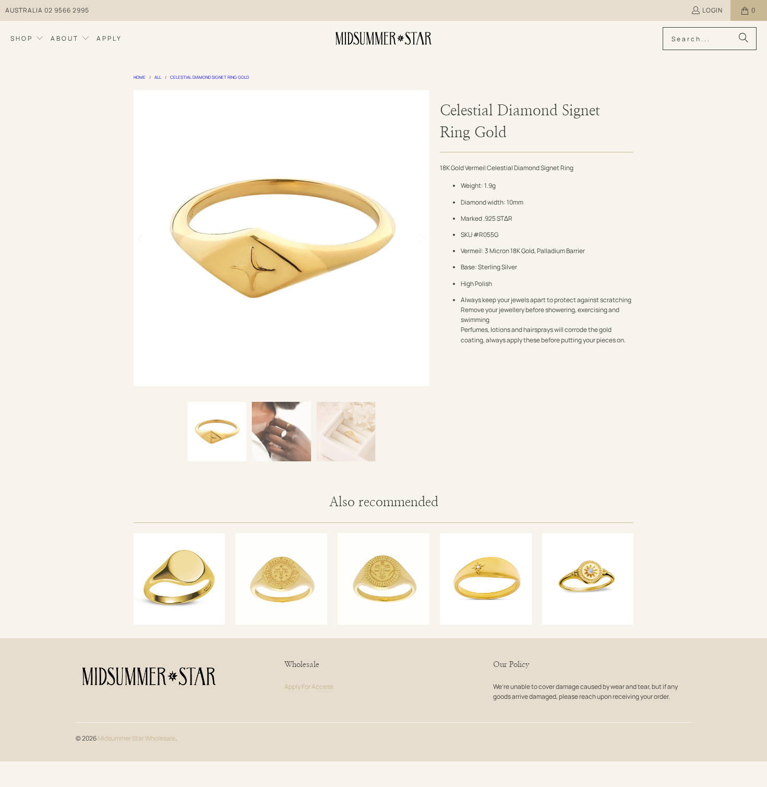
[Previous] (141, 238)
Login (712, 10)
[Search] (743, 38)
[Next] (421, 238)
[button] (27, 38)
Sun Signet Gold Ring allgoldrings (281, 579)
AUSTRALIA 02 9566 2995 (47, 10)
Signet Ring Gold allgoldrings (179, 579)
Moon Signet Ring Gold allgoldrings (383, 579)
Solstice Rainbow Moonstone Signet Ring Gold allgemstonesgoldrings (588, 579)
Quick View (179, 607)
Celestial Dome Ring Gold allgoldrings (486, 579)
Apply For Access (308, 686)
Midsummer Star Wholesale (136, 738)
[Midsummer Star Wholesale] (384, 38)
